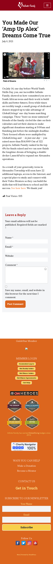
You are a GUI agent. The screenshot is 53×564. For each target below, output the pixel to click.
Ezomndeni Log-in (26, 364)
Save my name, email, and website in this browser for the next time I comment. (25, 294)
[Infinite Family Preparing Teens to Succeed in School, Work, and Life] (26, 5)
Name (9, 237)
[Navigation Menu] (47, 5)
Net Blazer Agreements (26, 378)
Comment (11, 264)
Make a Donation (26, 465)
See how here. (18, 188)
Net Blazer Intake (26, 373)
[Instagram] (29, 543)
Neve (18, 555)
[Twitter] (23, 543)
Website (9, 255)
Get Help (26, 383)
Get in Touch (27, 488)
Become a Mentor (26, 470)
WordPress (32, 555)
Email (9, 246)
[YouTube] (35, 543)
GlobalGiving (34, 433)
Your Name (26, 503)
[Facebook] (17, 543)
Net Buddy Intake (27, 369)
